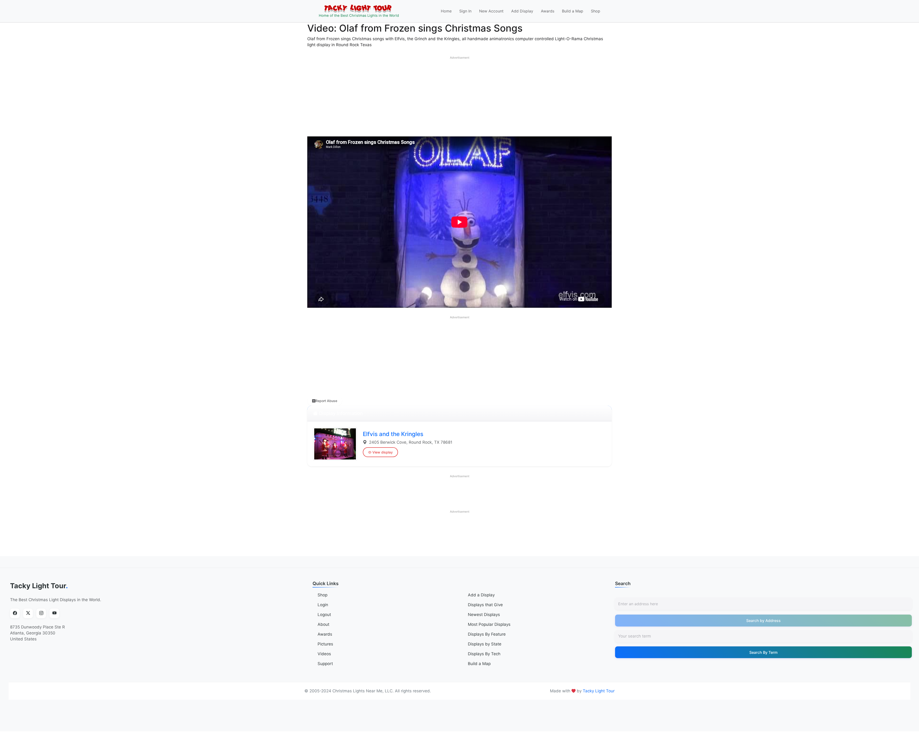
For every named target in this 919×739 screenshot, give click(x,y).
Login (323, 604)
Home (446, 11)
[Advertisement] (459, 95)
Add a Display (481, 595)
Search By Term (763, 652)
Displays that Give (485, 604)
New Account (491, 11)
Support (325, 663)
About (323, 624)
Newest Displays (484, 614)
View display (382, 452)
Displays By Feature (487, 634)
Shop (595, 11)
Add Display (522, 11)
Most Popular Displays (489, 624)
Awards (547, 11)
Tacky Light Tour (39, 586)
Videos (324, 653)
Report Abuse (326, 401)
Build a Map (572, 11)
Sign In (465, 11)
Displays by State (484, 644)
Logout (324, 614)
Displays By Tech (484, 653)
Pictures (325, 644)
